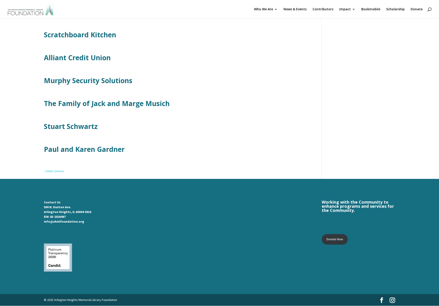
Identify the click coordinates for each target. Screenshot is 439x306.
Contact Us (52, 202)
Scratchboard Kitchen (80, 34)
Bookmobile (370, 9)
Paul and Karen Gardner (84, 149)
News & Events (295, 9)
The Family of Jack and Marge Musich (107, 103)
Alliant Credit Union (77, 57)
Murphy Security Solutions (88, 80)
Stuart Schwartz (71, 126)
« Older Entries (54, 171)
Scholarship (395, 9)
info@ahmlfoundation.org (64, 221)
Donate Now (335, 239)
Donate (417, 9)
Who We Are (263, 9)
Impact (345, 9)
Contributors (323, 9)
